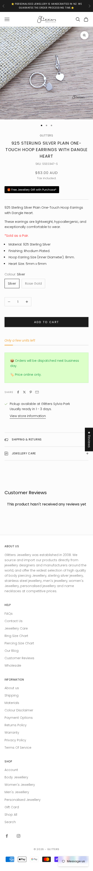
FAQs (9, 613)
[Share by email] (37, 392)
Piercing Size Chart (19, 643)
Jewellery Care (16, 628)
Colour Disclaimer (19, 710)
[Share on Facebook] (18, 392)
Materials (12, 703)
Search (10, 822)
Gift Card (12, 807)
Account (11, 770)
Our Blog (12, 650)
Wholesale (13, 665)
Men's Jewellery (17, 792)
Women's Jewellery (20, 784)
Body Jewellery (16, 777)
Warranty (12, 732)
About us (12, 688)
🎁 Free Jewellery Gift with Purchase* (31, 190)
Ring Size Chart (16, 636)
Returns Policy (16, 725)
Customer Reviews (19, 658)
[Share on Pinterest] (31, 392)
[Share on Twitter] (24, 392)
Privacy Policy (15, 740)
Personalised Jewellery (23, 799)
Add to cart (46, 322)
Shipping (12, 695)
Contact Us (14, 621)
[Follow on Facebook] (7, 836)
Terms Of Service (18, 747)
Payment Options (19, 717)
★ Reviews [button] (89, 439)
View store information (28, 416)
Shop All (11, 814)
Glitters (46, 135)
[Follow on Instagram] (18, 836)
